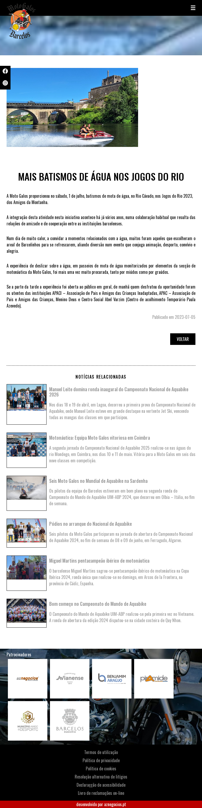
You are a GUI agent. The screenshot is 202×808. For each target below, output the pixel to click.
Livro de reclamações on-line (101, 793)
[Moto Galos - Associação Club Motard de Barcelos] (33, 7)
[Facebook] (5, 72)
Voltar (183, 339)
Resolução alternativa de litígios (101, 777)
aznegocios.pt (115, 804)
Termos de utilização (101, 752)
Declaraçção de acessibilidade (101, 785)
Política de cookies (101, 768)
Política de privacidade (101, 760)
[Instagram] (5, 84)
